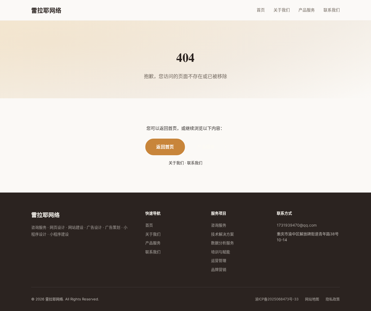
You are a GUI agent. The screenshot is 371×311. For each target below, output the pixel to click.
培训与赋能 (220, 251)
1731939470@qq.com (297, 225)
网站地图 (312, 299)
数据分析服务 (222, 242)
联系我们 (331, 10)
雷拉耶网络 (46, 10)
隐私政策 (333, 299)
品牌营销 (218, 269)
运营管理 (218, 260)
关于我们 (281, 10)
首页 (261, 10)
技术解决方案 (222, 234)
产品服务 (306, 10)
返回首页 (165, 147)
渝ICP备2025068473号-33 (276, 299)
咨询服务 (218, 225)
